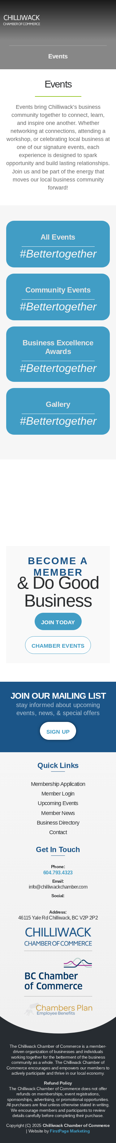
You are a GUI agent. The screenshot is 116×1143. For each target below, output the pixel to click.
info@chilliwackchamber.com (58, 886)
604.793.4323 (58, 872)
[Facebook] (49, 903)
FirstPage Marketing (70, 1130)
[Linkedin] (67, 903)
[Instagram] (58, 903)
